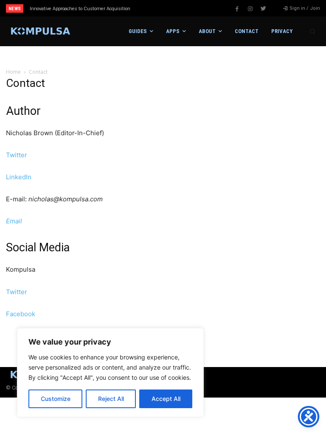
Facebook (20, 314)
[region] (110, 372)
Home (13, 71)
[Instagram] (250, 8)
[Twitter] (263, 8)
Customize (55, 398)
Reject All (111, 398)
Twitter (16, 155)
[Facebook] (236, 8)
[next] (179, 8)
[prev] (165, 8)
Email (14, 221)
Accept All (166, 398)
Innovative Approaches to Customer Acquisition (80, 8)
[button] (312, 31)
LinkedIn (18, 177)
